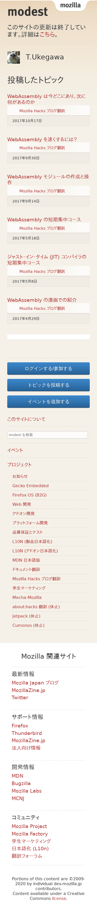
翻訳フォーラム (27, 856)
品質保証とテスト (27, 532)
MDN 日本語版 (26, 560)
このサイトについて (26, 419)
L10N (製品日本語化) (32, 541)
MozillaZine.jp (28, 690)
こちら (47, 34)
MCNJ (18, 798)
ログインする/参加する (48, 368)
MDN (17, 776)
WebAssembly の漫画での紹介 (42, 300)
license (59, 898)
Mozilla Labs (27, 791)
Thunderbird (27, 733)
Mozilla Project (29, 826)
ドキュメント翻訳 (26, 569)
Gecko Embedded (30, 485)
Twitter (20, 698)
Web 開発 (21, 504)
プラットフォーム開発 (30, 523)
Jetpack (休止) (26, 616)
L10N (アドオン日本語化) (35, 550)
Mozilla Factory (30, 834)
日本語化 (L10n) (30, 849)
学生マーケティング (29, 588)
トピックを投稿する (49, 385)
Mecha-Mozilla (27, 597)
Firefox (20, 726)
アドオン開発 (23, 513)
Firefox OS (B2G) (29, 495)
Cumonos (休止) (28, 625)
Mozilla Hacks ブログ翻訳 (42, 110)
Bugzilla (21, 783)
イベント (15, 450)
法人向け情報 (26, 748)
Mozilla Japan (70, 6)
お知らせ (20, 476)
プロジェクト (19, 465)
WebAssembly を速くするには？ (42, 139)
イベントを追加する (49, 401)
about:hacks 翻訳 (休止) (36, 606)
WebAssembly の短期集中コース (44, 220)
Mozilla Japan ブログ (35, 683)
